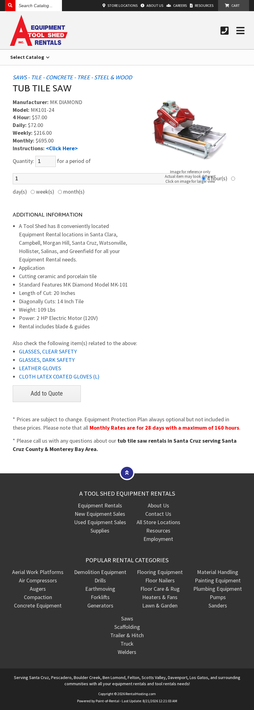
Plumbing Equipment (217, 588)
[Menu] (240, 30)
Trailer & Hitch (127, 635)
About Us (158, 505)
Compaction (38, 597)
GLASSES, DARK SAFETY (47, 359)
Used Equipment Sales (100, 522)
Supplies (99, 530)
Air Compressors (38, 580)
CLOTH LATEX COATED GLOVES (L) (59, 376)
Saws (127, 618)
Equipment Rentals (100, 505)
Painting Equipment (218, 580)
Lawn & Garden (159, 605)
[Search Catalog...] (10, 5)
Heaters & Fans (159, 597)
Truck (127, 643)
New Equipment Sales (100, 513)
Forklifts (100, 597)
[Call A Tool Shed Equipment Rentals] (225, 31)
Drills (100, 580)
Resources (158, 530)
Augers (38, 588)
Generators (100, 605)
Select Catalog (27, 57)
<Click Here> (62, 148)
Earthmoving (100, 588)
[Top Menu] (127, 472)
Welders (127, 651)
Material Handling (217, 572)
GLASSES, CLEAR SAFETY (48, 351)
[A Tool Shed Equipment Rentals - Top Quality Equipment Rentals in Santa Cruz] (39, 43)
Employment (158, 538)
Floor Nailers (160, 580)
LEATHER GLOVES (40, 368)
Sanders (217, 605)
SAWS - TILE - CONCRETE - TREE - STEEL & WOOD (72, 77)
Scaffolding (127, 626)
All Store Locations (158, 522)
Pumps (218, 597)
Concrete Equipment (38, 605)
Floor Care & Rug (160, 588)
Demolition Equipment (100, 572)
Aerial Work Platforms (38, 572)
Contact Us (158, 513)
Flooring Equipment (160, 572)
